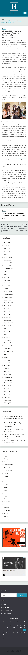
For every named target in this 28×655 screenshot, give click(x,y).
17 (4, 630)
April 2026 (7, 254)
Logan (16, 37)
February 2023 (8, 340)
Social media (7, 510)
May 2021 (7, 394)
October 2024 (8, 300)
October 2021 (8, 383)
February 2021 (8, 403)
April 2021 (7, 397)
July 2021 (6, 388)
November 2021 (8, 380)
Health (6, 487)
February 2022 (8, 371)
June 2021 (7, 391)
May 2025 (7, 280)
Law (5, 493)
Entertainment (8, 470)
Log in (4, 604)
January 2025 (8, 291)
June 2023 (7, 328)
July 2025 (6, 274)
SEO (5, 504)
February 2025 (8, 288)
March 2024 (7, 317)
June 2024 (7, 311)
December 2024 (8, 294)
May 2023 (7, 331)
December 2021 (8, 377)
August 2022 (7, 354)
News (5, 496)
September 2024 (9, 303)
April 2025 (7, 283)
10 (4, 628)
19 (10, 630)
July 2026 (6, 245)
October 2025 (8, 266)
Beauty (4, 28)
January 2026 (8, 257)
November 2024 (8, 297)
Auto (5, 456)
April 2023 (7, 334)
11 (7, 628)
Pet (5, 499)
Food (5, 479)
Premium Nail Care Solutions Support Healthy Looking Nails (13, 214)
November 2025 (8, 263)
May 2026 (7, 251)
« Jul (3, 638)
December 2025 (8, 260)
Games (6, 482)
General (6, 484)
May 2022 (7, 363)
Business (6, 462)
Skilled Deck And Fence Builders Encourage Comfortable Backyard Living (13, 418)
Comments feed (7, 610)
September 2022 (9, 351)
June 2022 (7, 360)
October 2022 (8, 348)
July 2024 (6, 308)
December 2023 (8, 320)
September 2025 (9, 268)
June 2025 (7, 277)
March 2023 (7, 337)
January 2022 (8, 374)
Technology (7, 513)
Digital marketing (8, 464)
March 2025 (7, 285)
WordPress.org (7, 613)
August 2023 (7, 325)
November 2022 (8, 346)
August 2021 (7, 386)
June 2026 (7, 248)
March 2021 (7, 400)
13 (14, 628)
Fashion (6, 473)
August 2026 (7, 243)
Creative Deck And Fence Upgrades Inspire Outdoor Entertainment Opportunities (14, 424)
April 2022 (7, 366)
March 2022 (7, 368)
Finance (6, 476)
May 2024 (7, 314)
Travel (6, 516)
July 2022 (6, 357)
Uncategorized (8, 519)
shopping (6, 507)
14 (17, 628)
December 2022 (8, 343)
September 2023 (9, 323)
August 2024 (7, 306)
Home (5, 490)
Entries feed (6, 607)
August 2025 (7, 271)
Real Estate (7, 502)
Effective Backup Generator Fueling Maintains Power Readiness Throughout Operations (14, 436)
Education (7, 467)
